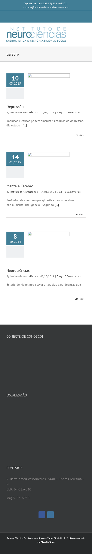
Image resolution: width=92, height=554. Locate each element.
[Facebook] (42, 514)
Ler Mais (79, 135)
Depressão (15, 106)
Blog (59, 112)
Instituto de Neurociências (24, 112)
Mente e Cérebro (19, 186)
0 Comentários (72, 112)
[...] (25, 125)
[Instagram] (50, 514)
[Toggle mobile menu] (84, 29)
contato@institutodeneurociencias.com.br (46, 7)
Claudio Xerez (48, 542)
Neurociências (18, 270)
